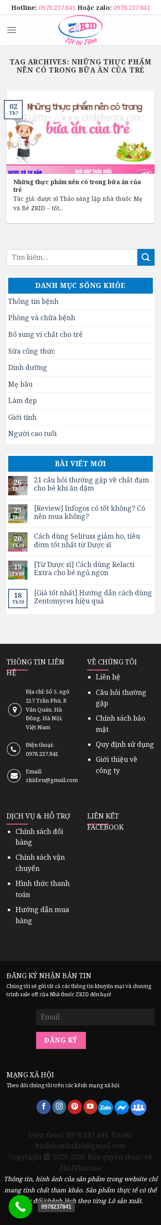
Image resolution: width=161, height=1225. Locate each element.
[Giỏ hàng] (150, 30)
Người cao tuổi (32, 433)
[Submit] (146, 257)
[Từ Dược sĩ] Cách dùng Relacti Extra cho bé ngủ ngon (84, 569)
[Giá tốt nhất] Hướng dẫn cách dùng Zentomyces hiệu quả (93, 597)
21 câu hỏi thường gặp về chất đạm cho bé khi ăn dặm (91, 484)
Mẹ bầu (20, 384)
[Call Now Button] (20, 1207)
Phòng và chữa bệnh (41, 317)
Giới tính (22, 417)
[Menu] (11, 29)
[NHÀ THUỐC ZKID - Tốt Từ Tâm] (80, 30)
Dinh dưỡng (27, 367)
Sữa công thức (31, 351)
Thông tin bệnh (33, 301)
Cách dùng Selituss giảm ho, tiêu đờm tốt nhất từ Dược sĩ (87, 540)
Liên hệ (108, 677)
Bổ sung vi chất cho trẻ (45, 334)
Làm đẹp (22, 400)
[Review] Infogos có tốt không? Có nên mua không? (89, 512)
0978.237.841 (58, 7)
